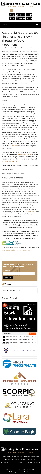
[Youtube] (20, 16)
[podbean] (27, 19)
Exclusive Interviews (16, 456)
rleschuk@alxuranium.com (10, 161)
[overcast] (17, 19)
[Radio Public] (13, 16)
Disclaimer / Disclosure (19, 462)
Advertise (29, 462)
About (8, 456)
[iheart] (30, 16)
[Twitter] (10, 16)
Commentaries (35, 456)
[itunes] (17, 16)
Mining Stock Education (29, 469)
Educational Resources (29, 459)
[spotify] (30, 19)
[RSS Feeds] (13, 19)
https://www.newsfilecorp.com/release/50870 (16, 250)
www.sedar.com (13, 146)
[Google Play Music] (27, 16)
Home (3, 456)
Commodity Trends (6, 462)
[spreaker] (10, 19)
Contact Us (37, 462)
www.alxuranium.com (24, 154)
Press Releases (31, 48)
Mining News (26, 456)
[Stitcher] (23, 16)
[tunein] (20, 19)
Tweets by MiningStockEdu (11, 290)
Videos (20, 459)
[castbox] (23, 19)
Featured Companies (11, 459)
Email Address (7, 271)
